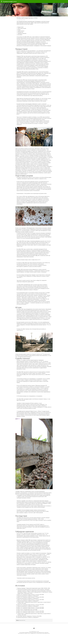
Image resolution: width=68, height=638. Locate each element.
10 (21, 277)
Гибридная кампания (22, 33)
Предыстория (21, 27)
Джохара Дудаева (31, 41)
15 (18, 325)
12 (40, 298)
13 (27, 303)
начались (38, 571)
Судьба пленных (21, 30)
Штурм (19, 29)
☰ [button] (1, 1)
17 (31, 356)
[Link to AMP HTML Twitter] (34, 628)
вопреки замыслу (42, 535)
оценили (47, 540)
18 (20, 375)
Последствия (20, 32)
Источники (20, 34)
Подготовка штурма (22, 28)
